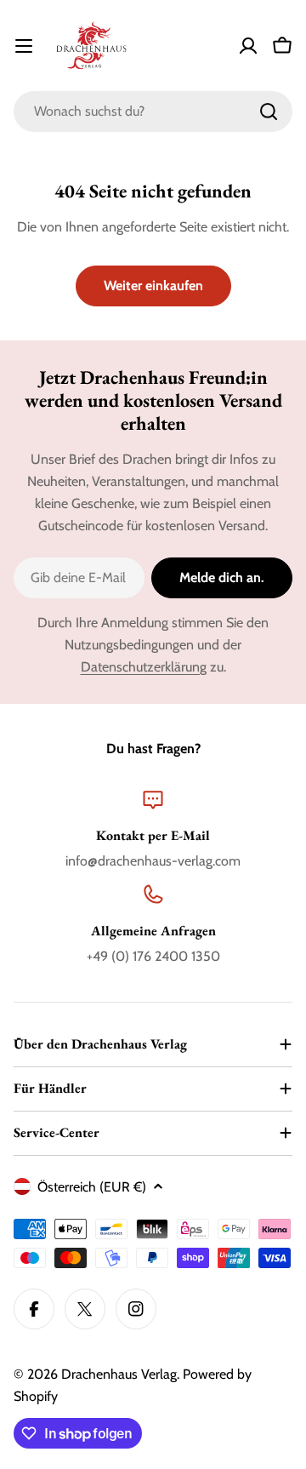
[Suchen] (268, 111)
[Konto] (248, 46)
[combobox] (153, 111)
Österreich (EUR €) (91, 1187)
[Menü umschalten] (24, 46)
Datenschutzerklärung (144, 667)
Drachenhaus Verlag (119, 1374)
